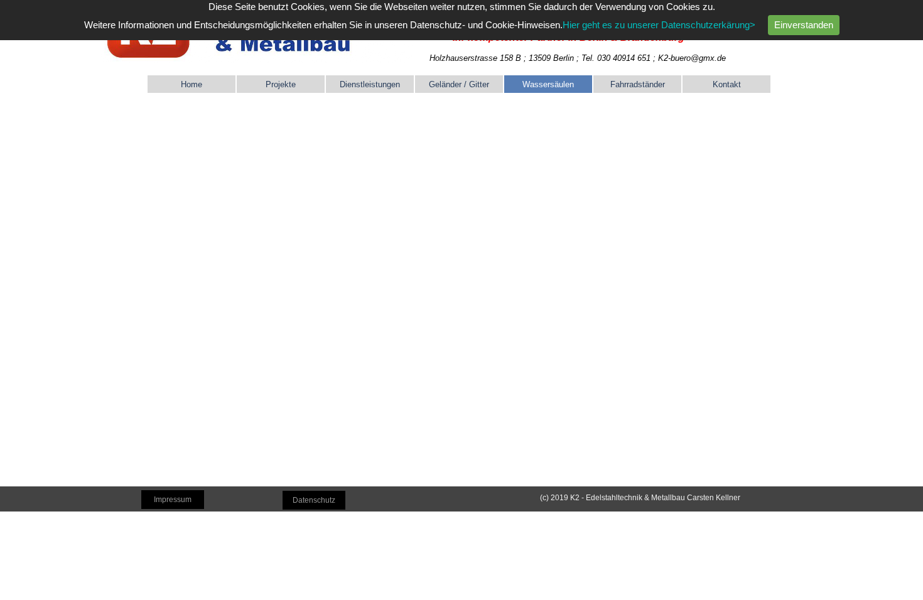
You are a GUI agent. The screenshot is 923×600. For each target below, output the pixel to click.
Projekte (281, 84)
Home (191, 84)
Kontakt (727, 84)
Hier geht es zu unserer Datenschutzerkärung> (659, 25)
